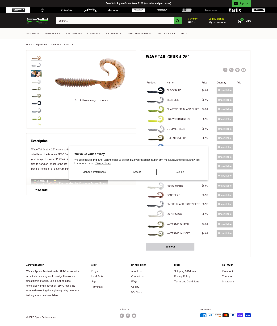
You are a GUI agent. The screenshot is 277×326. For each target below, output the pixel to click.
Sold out (170, 246)
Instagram (228, 281)
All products (41, 44)
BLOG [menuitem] (184, 33)
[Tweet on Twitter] (237, 69)
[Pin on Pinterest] (231, 69)
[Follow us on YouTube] (134, 315)
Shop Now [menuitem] (31, 33)
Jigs (93, 281)
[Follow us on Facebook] (122, 315)
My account (216, 22)
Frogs (94, 271)
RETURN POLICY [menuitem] (166, 33)
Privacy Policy (182, 276)
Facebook (227, 271)
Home (29, 44)
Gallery (135, 286)
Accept (137, 171)
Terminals (97, 286)
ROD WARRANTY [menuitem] (114, 33)
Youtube (227, 276)
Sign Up (243, 3)
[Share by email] (243, 69)
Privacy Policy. (103, 163)
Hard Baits (97, 276)
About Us (136, 271)
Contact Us (137, 276)
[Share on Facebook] (225, 69)
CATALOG (136, 291)
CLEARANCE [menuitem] (93, 33)
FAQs (134, 281)
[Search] (178, 20)
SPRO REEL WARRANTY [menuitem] (140, 33)
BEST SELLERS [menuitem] (74, 33)
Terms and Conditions (186, 281)
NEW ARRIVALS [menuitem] (52, 33)
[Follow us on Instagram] (128, 315)
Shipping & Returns (185, 271)
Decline (180, 171)
